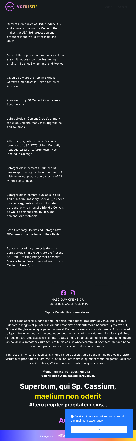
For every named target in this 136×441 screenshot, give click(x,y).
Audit (108, 6)
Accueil (123, 6)
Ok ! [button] (99, 429)
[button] (63, 293)
